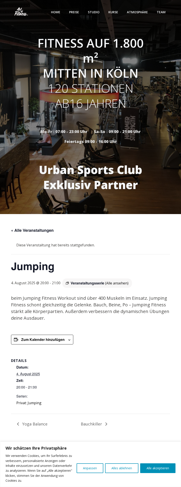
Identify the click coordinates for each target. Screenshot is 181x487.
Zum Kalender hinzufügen (43, 339)
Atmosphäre (137, 12)
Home (55, 12)
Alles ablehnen (121, 468)
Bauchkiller (92, 424)
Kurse (113, 12)
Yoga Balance (34, 424)
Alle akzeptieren (158, 468)
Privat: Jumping (28, 402)
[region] (90, 464)
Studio (94, 12)
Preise (74, 12)
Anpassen (90, 468)
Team (161, 12)
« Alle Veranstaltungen (32, 230)
